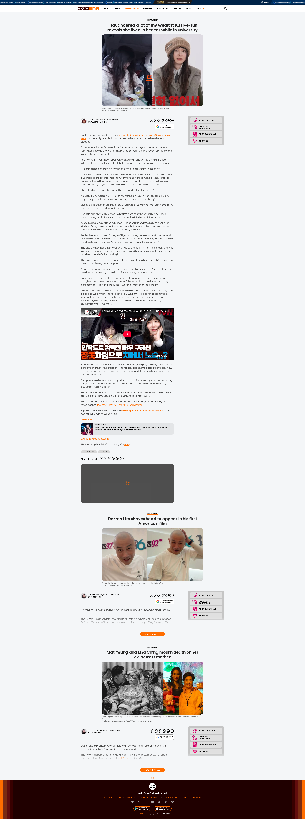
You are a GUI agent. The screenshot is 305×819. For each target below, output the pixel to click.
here (126, 444)
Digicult (177, 8)
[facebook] (152, 120)
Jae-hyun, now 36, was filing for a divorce (119, 404)
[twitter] (156, 120)
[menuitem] (107, 9)
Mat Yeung (123, 758)
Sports (189, 8)
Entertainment (132, 8)
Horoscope (162, 8)
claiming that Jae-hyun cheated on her (143, 410)
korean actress (89, 452)
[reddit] (168, 120)
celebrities (104, 452)
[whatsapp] (164, 120)
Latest (107, 8)
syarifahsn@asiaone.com (95, 438)
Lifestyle (147, 8)
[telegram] (160, 120)
